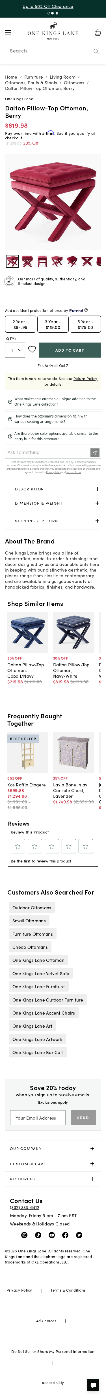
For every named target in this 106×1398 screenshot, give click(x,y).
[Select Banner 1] (52, 13)
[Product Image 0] (12, 261)
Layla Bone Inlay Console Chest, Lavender (70, 790)
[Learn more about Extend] (86, 310)
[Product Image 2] (42, 261)
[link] (53, 489)
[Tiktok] (39, 1234)
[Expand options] (97, 489)
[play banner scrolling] (57, 13)
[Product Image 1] (27, 261)
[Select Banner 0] (48, 13)
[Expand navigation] (12, 32)
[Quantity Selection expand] (20, 350)
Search (18, 50)
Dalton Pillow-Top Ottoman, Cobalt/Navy (25, 670)
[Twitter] (80, 1234)
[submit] (96, 51)
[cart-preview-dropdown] (98, 33)
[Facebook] (66, 1234)
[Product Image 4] (72, 261)
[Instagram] (25, 1234)
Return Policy (85, 378)
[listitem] (31, 907)
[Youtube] (53, 1234)
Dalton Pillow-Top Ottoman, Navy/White (71, 670)
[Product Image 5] (87, 261)
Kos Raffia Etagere (26, 784)
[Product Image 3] (57, 261)
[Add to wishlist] (32, 349)
